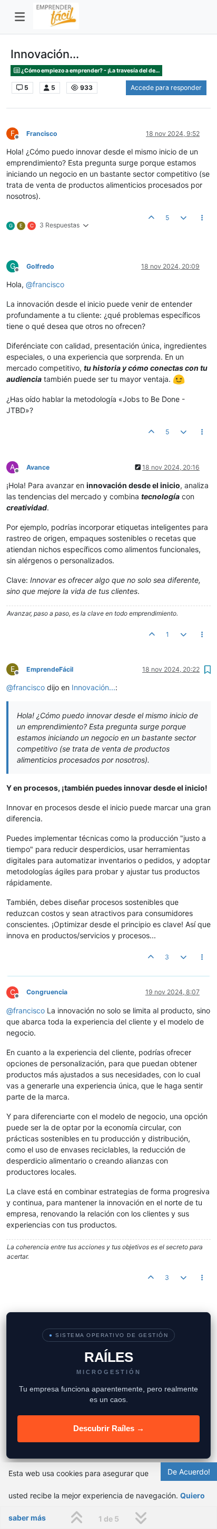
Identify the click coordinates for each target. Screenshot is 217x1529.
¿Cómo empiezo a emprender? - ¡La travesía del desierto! (91, 70)
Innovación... (93, 687)
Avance (38, 467)
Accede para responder (166, 87)
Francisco (41, 134)
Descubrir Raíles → (108, 1428)
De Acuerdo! (188, 1471)
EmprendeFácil (49, 669)
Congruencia (46, 992)
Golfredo (40, 266)
